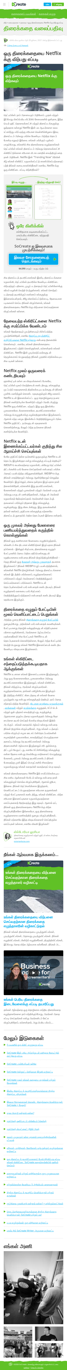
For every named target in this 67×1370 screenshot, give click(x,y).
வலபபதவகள (14, 22)
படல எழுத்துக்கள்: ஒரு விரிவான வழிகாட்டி (27, 1222)
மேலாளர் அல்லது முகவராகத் (36, 562)
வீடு (5, 22)
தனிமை (26, 1367)
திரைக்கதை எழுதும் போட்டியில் (42, 619)
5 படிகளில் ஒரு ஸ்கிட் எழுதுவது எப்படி (25, 1044)
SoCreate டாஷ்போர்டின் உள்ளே (21, 1063)
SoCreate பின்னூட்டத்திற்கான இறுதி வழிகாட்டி (30, 1071)
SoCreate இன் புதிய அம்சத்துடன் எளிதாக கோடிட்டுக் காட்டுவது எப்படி (33, 1054)
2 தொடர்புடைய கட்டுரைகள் (17, 45)
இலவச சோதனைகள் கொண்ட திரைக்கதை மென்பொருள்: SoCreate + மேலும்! (35, 1103)
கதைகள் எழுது (47, 14)
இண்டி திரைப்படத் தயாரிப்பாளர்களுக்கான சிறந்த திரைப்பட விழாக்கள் (31, 1092)
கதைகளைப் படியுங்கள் (23, 14)
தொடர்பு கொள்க (37, 1367)
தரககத (23, 22)
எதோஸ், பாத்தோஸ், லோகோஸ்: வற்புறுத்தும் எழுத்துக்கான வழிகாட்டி (35, 1149)
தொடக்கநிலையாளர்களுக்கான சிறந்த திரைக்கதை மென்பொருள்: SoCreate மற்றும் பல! (32, 1213)
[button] (33, 1287)
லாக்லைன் (10, 708)
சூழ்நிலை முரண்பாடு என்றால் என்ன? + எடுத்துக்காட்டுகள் (35, 1203)
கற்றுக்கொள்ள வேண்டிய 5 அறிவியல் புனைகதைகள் (32, 1184)
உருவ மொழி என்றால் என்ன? (20, 1113)
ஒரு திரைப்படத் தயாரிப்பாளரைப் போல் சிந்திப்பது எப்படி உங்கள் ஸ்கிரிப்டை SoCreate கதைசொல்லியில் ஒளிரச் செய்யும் (33, 1162)
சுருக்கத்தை (30, 708)
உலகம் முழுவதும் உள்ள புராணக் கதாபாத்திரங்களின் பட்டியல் (31, 1138)
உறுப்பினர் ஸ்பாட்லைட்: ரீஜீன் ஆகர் (23, 1129)
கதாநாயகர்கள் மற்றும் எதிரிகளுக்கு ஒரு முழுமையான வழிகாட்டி (33, 1175)
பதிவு (47, 4)
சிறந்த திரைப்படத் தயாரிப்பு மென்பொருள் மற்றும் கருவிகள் (30, 1194)
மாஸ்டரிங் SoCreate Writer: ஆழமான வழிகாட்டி (30, 1230)
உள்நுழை (59, 4)
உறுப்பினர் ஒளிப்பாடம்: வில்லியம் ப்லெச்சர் (27, 1121)
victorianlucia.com (22, 841)
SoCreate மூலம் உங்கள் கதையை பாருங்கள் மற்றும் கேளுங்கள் (31, 1081)
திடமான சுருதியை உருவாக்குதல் (46, 703)
